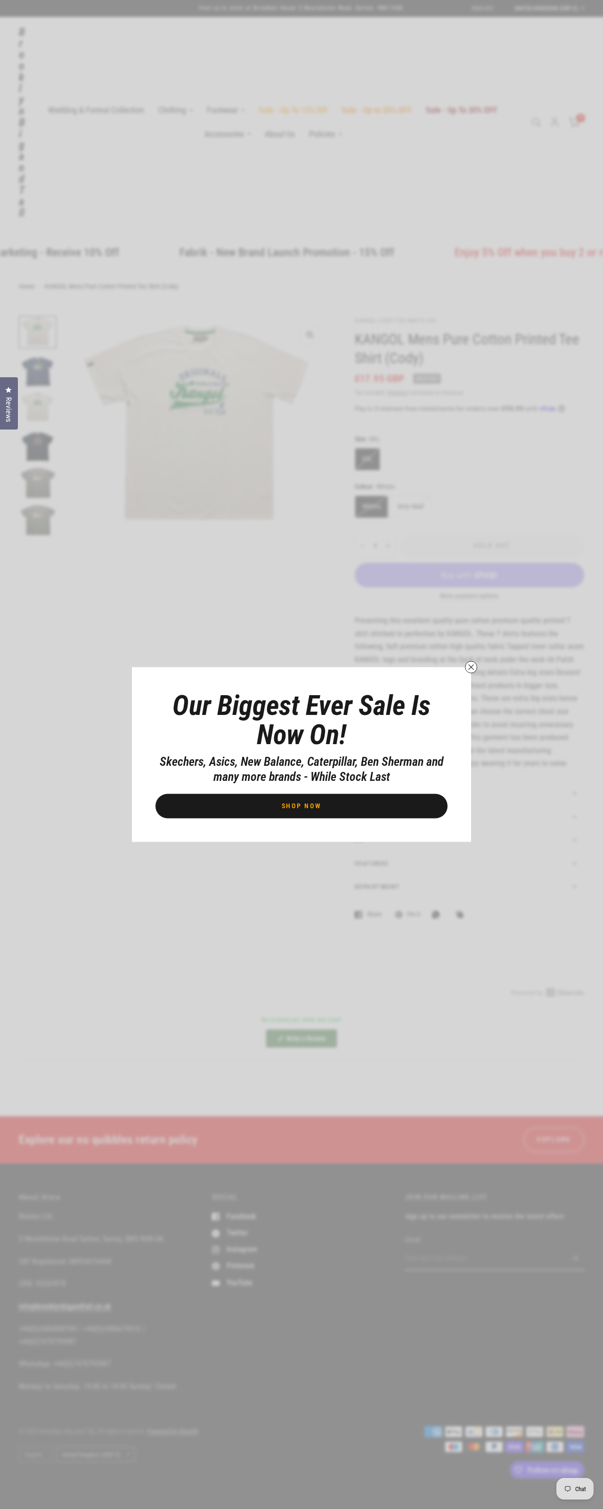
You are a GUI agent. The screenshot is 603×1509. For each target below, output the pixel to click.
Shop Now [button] (302, 806)
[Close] (471, 667)
